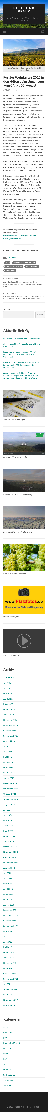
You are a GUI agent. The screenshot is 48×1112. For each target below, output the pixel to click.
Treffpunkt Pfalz (24, 9)
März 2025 (8, 767)
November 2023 (10, 852)
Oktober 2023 (9, 857)
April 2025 (8, 762)
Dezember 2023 (10, 846)
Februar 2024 (9, 836)
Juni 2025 (7, 751)
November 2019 (10, 1000)
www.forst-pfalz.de (28, 235)
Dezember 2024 (10, 783)
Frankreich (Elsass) (11, 1043)
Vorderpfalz (12, 258)
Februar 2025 (9, 772)
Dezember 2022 (10, 910)
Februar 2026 (9, 709)
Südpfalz (7, 1069)
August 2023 (9, 868)
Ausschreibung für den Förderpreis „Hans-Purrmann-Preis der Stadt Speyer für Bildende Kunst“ (22, 283)
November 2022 (10, 915)
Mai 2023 (7, 883)
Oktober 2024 (9, 794)
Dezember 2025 (10, 720)
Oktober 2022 (9, 920)
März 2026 (8, 704)
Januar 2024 (8, 841)
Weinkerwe (10, 270)
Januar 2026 (8, 714)
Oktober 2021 (9, 973)
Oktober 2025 (9, 730)
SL (4, 1064)
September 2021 (10, 979)
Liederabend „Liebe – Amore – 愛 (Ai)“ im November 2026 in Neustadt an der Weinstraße (21, 354)
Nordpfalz (7, 1048)
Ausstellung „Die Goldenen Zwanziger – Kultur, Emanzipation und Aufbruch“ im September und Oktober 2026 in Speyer (20, 375)
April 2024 (8, 825)
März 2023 (8, 894)
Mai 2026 (7, 693)
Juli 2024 (7, 809)
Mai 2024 (7, 820)
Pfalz (5, 1053)
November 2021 (10, 968)
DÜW (8, 263)
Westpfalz (7, 1085)
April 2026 (8, 699)
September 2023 (10, 862)
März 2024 (8, 831)
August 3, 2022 (10, 90)
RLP (5, 1059)
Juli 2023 (7, 873)
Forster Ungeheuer (14, 267)
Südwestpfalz (9, 1075)
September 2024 (10, 799)
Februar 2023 (9, 899)
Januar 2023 (8, 905)
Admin (6, 1027)
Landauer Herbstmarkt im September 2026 (22, 338)
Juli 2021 (7, 984)
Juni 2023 (7, 878)
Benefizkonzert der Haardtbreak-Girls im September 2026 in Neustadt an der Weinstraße (21, 365)
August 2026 (9, 677)
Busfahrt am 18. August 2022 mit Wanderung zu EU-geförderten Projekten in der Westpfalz (23, 296)
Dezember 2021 (10, 963)
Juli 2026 (7, 683)
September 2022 (10, 926)
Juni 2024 (7, 815)
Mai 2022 (7, 947)
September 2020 (10, 989)
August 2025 (9, 741)
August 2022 (9, 931)
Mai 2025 (7, 757)
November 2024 (10, 788)
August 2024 (9, 804)
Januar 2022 (8, 957)
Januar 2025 (8, 778)
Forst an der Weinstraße (24, 263)
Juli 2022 (7, 936)
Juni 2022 (7, 942)
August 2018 (9, 1005)
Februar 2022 (9, 952)
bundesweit (8, 1032)
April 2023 (8, 889)
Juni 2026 (7, 688)
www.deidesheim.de (11, 235)
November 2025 (10, 725)
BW (5, 1038)
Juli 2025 (7, 746)
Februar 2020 (9, 994)
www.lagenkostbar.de (12, 238)
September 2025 (10, 736)
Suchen (6, 309)
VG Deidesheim (32, 267)
